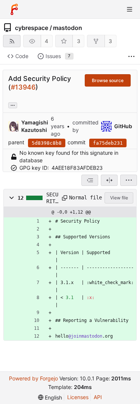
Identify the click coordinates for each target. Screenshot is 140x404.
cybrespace (31, 27)
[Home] (14, 9)
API (98, 397)
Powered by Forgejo (33, 378)
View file (119, 198)
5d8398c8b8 (47, 143)
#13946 (23, 87)
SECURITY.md (52, 198)
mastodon (67, 27)
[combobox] (89, 180)
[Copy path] (62, 198)
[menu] (128, 180)
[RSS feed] (12, 41)
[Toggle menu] (129, 9)
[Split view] (109, 180)
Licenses (77, 397)
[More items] (131, 56)
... (12, 104)
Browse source (108, 80)
